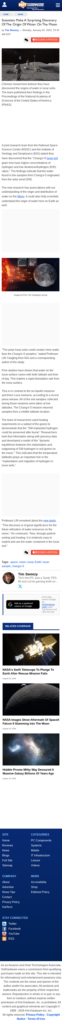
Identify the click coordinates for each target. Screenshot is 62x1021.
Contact (7, 897)
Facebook (14, 928)
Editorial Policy (40, 892)
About (5, 882)
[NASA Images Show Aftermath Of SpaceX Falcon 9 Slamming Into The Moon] (31, 699)
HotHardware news (48, 605)
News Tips (8, 892)
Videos (35, 865)
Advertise (8, 887)
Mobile (35, 850)
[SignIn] (7, 4)
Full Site (7, 860)
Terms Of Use (36, 1018)
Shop (34, 887)
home (6, 14)
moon (22, 562)
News (20, 14)
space (14, 562)
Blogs (5, 855)
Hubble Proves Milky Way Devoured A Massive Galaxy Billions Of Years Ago (28, 771)
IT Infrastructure (40, 855)
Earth (38, 562)
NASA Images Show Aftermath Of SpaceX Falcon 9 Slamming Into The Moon (31, 721)
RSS (11, 938)
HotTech (7, 907)
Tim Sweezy (28, 574)
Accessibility (38, 882)
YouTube (13, 933)
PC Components (41, 840)
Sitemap (7, 865)
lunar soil (52, 158)
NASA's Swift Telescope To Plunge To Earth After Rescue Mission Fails (28, 671)
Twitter (12, 923)
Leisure (35, 860)
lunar (30, 562)
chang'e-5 (18, 566)
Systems (36, 845)
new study (49, 520)
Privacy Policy (11, 902)
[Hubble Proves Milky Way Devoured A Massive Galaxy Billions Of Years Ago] (31, 749)
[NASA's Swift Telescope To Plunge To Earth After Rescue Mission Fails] (31, 650)
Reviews (7, 845)
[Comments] (27, 40)
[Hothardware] (31, 5)
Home (6, 840)
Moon (20, 196)
